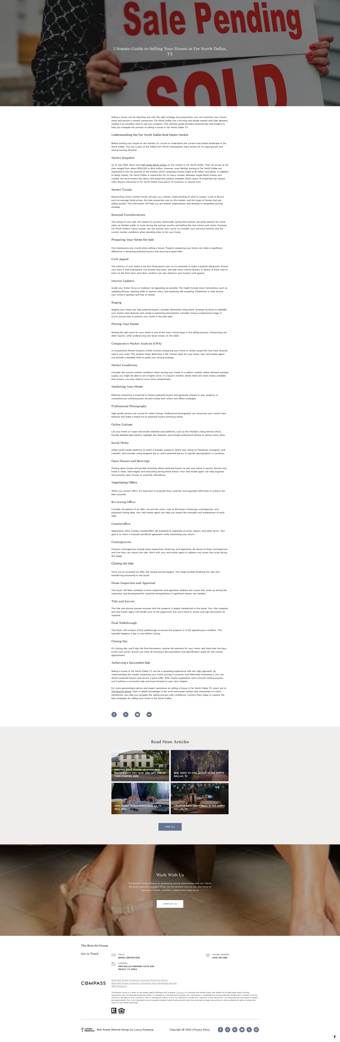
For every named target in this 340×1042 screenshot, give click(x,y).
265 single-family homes (154, 165)
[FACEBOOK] (220, 1029)
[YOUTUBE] (242, 1029)
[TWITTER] (249, 1029)
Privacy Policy (202, 1029)
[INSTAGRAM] (227, 1029)
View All (170, 827)
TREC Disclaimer (119, 986)
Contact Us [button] (170, 904)
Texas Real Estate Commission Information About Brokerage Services (144, 983)
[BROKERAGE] (256, 1029)
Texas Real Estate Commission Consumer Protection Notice (139, 980)
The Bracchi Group (121, 691)
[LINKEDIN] (234, 1029)
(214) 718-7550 (219, 958)
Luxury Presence (144, 1029)
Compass (180, 992)
